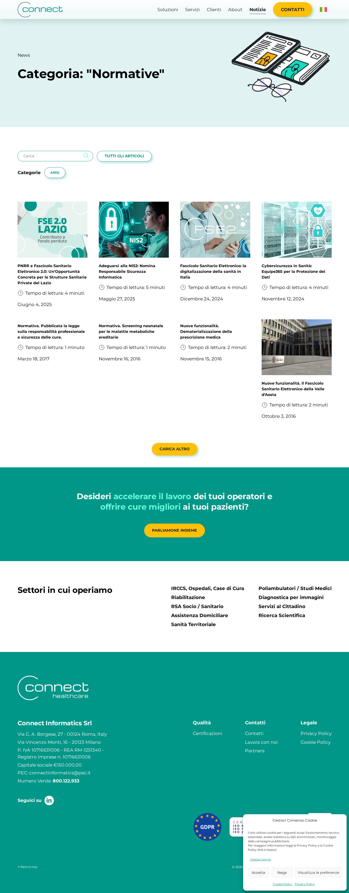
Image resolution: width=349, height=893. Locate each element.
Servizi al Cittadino (282, 606)
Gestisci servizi (260, 859)
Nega (282, 872)
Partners (254, 750)
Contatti (292, 9)
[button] (323, 9)
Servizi (192, 9)
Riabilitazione (188, 597)
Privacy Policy (305, 884)
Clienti (214, 9)
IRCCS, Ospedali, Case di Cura (207, 588)
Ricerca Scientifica (282, 615)
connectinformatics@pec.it (60, 773)
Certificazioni (207, 733)
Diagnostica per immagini (291, 597)
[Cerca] (86, 156)
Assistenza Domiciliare (199, 615)
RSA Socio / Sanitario (197, 606)
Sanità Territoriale (193, 624)
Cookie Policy (282, 884)
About (235, 9)
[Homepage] (40, 9)
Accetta (258, 872)
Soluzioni (167, 9)
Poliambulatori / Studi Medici (295, 588)
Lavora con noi (261, 742)
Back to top (28, 867)
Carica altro (175, 449)
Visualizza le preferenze (318, 872)
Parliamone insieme (174, 530)
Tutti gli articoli (124, 156)
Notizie (258, 9)
